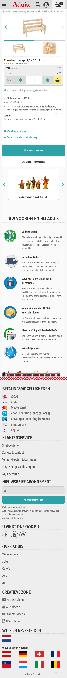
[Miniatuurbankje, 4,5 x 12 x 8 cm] (34, 27)
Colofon (7, 568)
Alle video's (13, 607)
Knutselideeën (16, 614)
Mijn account (10, 474)
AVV (4, 575)
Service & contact (13, 452)
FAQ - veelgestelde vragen (18, 467)
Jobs (5, 561)
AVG (4, 583)
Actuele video (15, 600)
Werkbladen (14, 621)
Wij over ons (10, 554)
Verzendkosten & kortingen (19, 459)
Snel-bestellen (11, 445)
